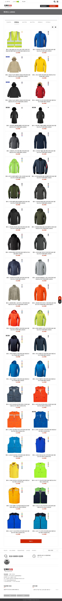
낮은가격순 (24, 22)
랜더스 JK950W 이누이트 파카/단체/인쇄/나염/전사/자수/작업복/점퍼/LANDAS (44, 100)
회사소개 (5, 550)
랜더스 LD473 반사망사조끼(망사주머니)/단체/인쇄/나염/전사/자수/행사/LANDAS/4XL (18, 405)
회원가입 (8, 1)
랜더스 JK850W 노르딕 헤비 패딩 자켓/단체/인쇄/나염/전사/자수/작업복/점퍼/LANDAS (18, 151)
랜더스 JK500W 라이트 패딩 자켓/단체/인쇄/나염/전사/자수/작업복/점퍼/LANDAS (18, 278)
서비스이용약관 (12, 550)
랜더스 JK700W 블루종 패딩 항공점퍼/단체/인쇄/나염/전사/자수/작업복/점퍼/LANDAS (44, 176)
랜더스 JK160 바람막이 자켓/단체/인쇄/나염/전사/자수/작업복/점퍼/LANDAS (17, 354)
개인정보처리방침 (20, 550)
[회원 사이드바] (59, 300)
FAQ (10, 595)
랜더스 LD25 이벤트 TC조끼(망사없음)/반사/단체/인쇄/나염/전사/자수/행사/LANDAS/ (18, 506)
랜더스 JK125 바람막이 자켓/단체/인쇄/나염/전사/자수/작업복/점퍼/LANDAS (17, 379)
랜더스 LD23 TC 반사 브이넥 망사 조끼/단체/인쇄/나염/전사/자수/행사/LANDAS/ (44, 506)
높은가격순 (32, 22)
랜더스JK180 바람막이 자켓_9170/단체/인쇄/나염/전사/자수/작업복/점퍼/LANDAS (44, 329)
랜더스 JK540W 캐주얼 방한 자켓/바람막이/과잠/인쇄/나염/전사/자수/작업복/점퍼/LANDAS (44, 227)
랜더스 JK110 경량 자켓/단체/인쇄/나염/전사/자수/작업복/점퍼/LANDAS (44, 75)
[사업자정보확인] (18, 575)
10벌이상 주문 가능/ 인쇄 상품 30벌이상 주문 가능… (44, 589)
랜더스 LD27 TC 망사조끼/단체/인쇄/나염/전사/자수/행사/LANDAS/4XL (44, 481)
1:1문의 (23, 595)
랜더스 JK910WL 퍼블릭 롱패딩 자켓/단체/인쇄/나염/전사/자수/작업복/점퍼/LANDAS (44, 126)
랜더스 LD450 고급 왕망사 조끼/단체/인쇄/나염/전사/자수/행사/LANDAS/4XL (44, 430)
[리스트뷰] (52, 27)
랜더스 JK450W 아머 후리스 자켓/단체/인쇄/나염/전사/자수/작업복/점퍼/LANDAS (44, 50)
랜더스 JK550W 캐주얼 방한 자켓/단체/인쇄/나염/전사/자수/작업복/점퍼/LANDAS (44, 202)
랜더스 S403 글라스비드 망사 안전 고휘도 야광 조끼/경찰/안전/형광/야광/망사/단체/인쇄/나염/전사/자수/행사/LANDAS (18, 51)
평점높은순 (40, 22)
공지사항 (28, 550)
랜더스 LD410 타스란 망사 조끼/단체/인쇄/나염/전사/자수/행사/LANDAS (18, 455)
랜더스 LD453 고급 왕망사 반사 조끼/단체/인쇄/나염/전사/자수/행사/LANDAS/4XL (18, 430)
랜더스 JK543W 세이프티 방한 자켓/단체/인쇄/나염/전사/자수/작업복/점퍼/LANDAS (18, 227)
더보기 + (31, 541)
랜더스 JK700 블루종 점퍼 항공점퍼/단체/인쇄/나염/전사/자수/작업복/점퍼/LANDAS (18, 202)
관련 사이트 (50, 550)
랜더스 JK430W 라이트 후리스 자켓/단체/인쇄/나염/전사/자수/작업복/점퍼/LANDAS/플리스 (44, 303)
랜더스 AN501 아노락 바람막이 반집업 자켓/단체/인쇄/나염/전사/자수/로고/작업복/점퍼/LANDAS (18, 100)
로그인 (15, 1)
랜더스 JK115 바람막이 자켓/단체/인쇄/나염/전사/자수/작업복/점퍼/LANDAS (44, 379)
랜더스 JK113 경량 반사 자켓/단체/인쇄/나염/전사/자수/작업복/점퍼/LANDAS (44, 354)
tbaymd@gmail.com (11, 580)
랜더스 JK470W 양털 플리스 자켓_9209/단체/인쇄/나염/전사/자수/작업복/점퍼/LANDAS (44, 278)
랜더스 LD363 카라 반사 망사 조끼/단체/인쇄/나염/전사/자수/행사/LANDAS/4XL (44, 455)
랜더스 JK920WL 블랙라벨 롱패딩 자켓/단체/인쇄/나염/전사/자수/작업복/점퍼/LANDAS (18, 126)
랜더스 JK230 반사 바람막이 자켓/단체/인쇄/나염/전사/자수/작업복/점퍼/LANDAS (18, 329)
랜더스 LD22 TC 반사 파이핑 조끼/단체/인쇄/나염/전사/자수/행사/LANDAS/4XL (17, 531)
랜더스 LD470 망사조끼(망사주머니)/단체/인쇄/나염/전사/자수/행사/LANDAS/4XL (44, 405)
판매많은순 (16, 22)
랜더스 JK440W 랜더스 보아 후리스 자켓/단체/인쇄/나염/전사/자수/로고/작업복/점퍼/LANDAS (18, 303)
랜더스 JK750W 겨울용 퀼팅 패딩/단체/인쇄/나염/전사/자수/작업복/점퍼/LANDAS (44, 151)
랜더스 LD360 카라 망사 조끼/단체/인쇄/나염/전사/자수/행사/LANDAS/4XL (18, 481)
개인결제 (23, 1)
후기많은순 (48, 22)
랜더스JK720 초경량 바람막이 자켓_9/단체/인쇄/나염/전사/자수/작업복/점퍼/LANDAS (18, 176)
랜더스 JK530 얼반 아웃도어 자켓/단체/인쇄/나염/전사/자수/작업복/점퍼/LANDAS (44, 253)
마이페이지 (34, 550)
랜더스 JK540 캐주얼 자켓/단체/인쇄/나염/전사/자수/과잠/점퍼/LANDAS (18, 253)
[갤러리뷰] (55, 27)
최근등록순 (9, 22)
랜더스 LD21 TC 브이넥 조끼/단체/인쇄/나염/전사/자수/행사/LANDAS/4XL (44, 531)
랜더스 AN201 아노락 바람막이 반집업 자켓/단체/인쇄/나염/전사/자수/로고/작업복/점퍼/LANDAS (18, 75)
